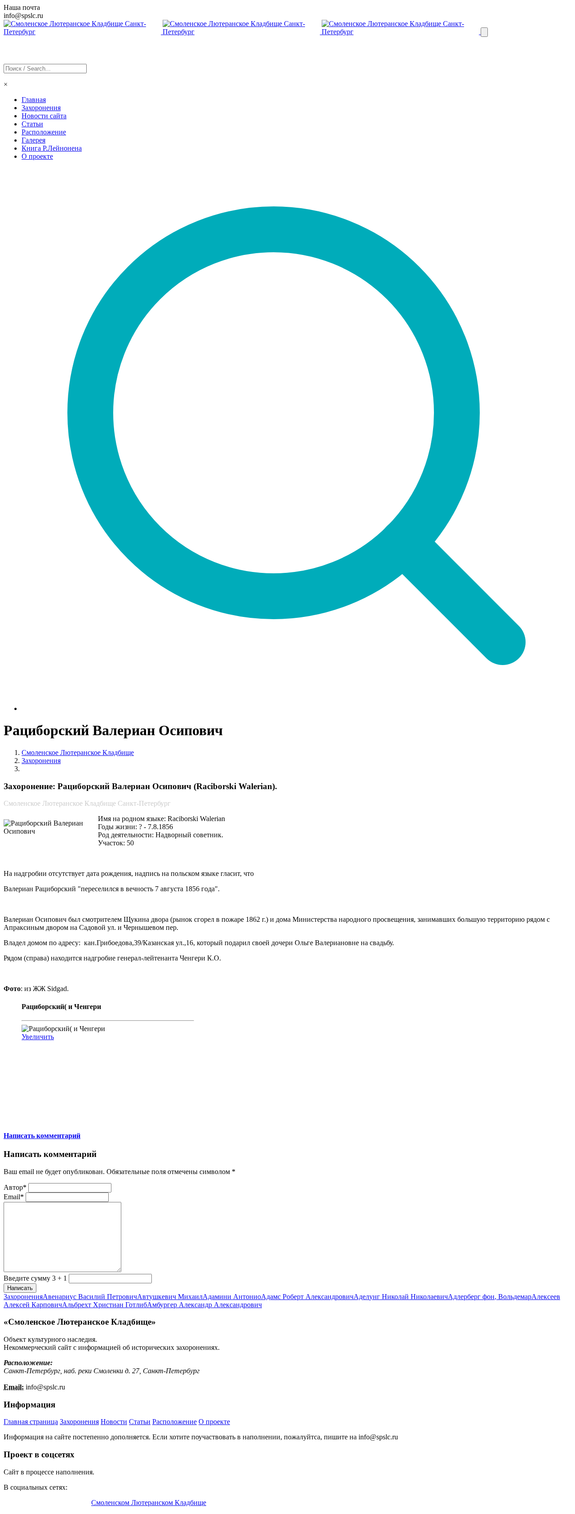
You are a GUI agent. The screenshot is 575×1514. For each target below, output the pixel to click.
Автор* (15, 1187)
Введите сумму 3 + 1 (35, 1278)
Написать (20, 1288)
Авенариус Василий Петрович (90, 1296)
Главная (34, 99)
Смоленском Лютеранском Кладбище (148, 1502)
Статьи (32, 124)
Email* (14, 1197)
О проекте (37, 156)
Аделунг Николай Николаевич (401, 1296)
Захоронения (41, 108)
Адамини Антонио (232, 1296)
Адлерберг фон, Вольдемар (489, 1296)
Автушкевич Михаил (170, 1296)
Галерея (33, 140)
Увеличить (38, 1037)
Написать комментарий (42, 1135)
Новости (114, 1421)
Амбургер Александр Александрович (204, 1305)
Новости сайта (44, 116)
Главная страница (31, 1421)
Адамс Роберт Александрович (307, 1296)
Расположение (44, 132)
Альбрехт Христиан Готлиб (104, 1305)
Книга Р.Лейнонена (52, 148)
